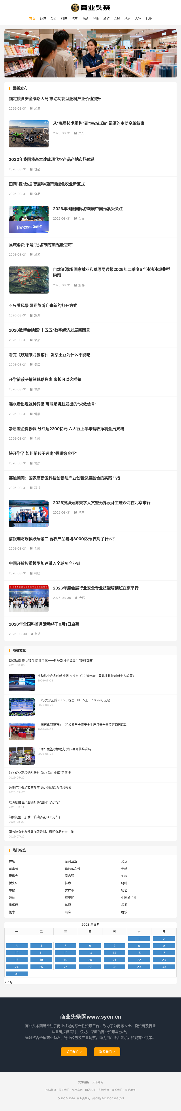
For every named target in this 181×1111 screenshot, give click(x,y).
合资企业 (71, 861)
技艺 (124, 890)
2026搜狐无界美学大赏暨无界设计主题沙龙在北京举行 (102, 502)
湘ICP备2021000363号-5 (108, 1098)
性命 (68, 883)
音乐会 (13, 876)
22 (139, 960)
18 (41, 960)
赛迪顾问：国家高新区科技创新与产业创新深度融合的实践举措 (64, 478)
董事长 (13, 868)
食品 (85, 18)
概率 (12, 912)
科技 (64, 18)
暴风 (124, 905)
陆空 (68, 912)
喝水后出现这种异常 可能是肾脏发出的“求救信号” (53, 404)
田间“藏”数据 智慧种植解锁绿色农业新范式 (47, 184)
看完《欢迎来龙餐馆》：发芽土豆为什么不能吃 (49, 355)
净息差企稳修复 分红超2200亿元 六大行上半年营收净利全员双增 (66, 428)
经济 (43, 18)
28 (114, 967)
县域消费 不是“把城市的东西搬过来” (41, 244)
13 (90, 953)
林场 (12, 861)
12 (65, 953)
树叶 (124, 883)
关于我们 (74, 1052)
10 (17, 953)
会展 (117, 18)
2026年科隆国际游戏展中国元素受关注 (88, 208)
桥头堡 (13, 883)
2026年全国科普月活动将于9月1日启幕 (44, 624)
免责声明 (77, 1090)
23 (164, 960)
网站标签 (90, 1090)
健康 (96, 18)
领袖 (12, 897)
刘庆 (124, 876)
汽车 (75, 18)
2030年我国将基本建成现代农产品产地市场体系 (52, 159)
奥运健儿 (15, 905)
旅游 (106, 18)
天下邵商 (97, 1082)
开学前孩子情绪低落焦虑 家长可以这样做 (45, 379)
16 (164, 953)
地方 (127, 18)
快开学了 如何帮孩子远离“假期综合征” (43, 453)
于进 (124, 868)
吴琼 (124, 861)
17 (16, 960)
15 (139, 953)
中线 (12, 890)
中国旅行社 (129, 897)
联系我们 (107, 1052)
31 (17, 974)
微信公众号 (72, 868)
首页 (32, 18)
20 (90, 960)
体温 (68, 905)
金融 (53, 18)
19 (65, 960)
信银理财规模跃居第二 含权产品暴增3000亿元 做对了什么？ (63, 538)
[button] (83, 73)
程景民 (69, 897)
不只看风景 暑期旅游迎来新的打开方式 (43, 305)
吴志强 (69, 876)
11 (41, 953)
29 (139, 967)
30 (164, 967)
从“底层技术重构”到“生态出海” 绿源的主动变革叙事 (98, 123)
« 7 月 (8, 982)
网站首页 (50, 1090)
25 (41, 967)
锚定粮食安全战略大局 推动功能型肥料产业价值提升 (55, 98)
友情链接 (103, 1090)
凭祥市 (69, 890)
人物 (138, 18)
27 (90, 967)
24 (17, 967)
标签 (149, 18)
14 (114, 953)
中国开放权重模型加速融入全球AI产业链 (44, 563)
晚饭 (124, 912)
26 (66, 967)
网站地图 (130, 1090)
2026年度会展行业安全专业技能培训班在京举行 (96, 588)
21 (114, 960)
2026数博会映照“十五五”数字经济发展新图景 (49, 330)
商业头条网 (90, 7)
